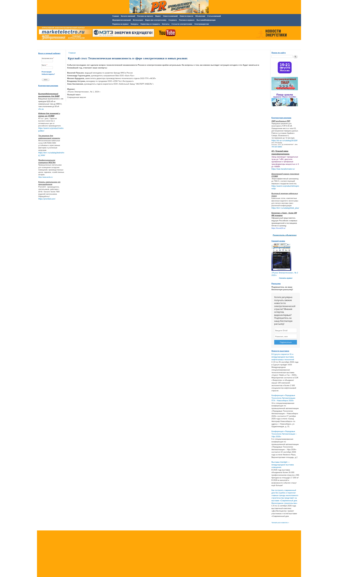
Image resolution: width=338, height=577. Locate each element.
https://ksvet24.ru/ (278, 228)
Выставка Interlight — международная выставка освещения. (282, 464)
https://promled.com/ (46, 198)
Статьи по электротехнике (182, 24)
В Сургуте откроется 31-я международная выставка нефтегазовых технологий (282, 356)
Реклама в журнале (186, 20)
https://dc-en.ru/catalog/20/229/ (284, 140)
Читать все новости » (280, 523)
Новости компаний (170, 16)
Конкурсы (134, 24)
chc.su (41, 109)
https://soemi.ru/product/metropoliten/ (51, 129)
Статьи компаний (214, 16)
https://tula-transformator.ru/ (283, 169)
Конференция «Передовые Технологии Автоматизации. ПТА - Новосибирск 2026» (283, 398)
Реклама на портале (145, 16)
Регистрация (46, 72)
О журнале (172, 20)
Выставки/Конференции (206, 20)
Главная (115, 16)
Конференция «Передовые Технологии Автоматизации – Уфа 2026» (284, 434)
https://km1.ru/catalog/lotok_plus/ (285, 208)
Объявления (200, 16)
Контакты (165, 24)
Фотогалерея (138, 20)
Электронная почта (48, 58)
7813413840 (276, 146)
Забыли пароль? (48, 74)
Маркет (158, 16)
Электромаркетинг (201, 24)
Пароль (44, 65)
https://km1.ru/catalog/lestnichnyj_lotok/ (51, 154)
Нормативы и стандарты (150, 24)
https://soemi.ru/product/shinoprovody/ (285, 187)
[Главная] (64, 33)
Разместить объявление (285, 235)
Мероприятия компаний (121, 20)
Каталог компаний (128, 16)
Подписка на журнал (120, 24)
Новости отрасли (186, 16)
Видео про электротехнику (155, 20)
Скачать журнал (285, 278)
